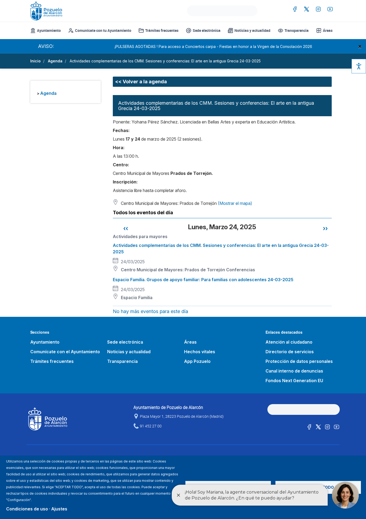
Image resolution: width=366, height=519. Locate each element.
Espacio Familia (136, 297)
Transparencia (297, 30)
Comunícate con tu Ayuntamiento (103, 30)
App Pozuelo (197, 361)
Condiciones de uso (27, 509)
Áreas (328, 30)
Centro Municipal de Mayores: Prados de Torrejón (173, 269)
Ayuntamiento (49, 30)
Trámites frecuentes (161, 30)
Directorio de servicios (290, 351)
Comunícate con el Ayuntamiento (65, 351)
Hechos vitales (199, 351)
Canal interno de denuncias (294, 371)
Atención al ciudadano (289, 342)
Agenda (55, 61)
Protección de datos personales (299, 361)
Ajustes (59, 509)
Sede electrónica (207, 30)
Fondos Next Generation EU (294, 380)
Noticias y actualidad (252, 30)
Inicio (35, 61)
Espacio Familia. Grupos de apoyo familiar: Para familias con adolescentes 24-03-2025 (203, 279)
